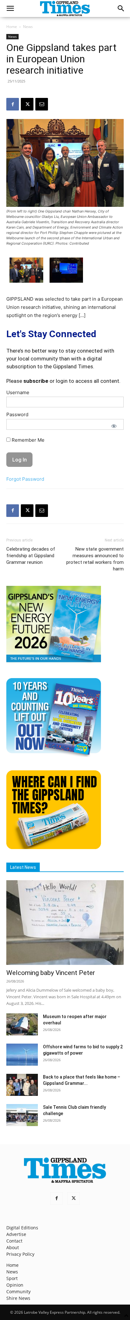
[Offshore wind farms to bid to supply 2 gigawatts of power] (22, 1055)
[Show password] (114, 426)
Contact (14, 1241)
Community (18, 1292)
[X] (27, 104)
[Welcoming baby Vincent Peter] (65, 922)
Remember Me (27, 440)
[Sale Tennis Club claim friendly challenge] (22, 1115)
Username (17, 392)
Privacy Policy (20, 1254)
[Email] (41, 104)
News (28, 26)
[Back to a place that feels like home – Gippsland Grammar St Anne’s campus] (22, 1085)
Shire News (18, 1298)
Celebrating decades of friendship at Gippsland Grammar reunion (30, 555)
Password (17, 414)
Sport (12, 1278)
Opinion (14, 1285)
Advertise (16, 1234)
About (12, 1247)
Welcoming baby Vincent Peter (50, 973)
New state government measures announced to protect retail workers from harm (95, 559)
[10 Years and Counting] (53, 755)
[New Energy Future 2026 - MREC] (53, 663)
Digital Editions (22, 1228)
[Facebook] (12, 104)
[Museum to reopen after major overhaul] (22, 1024)
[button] (10, 8)
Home (11, 26)
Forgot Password (25, 479)
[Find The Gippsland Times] (53, 847)
